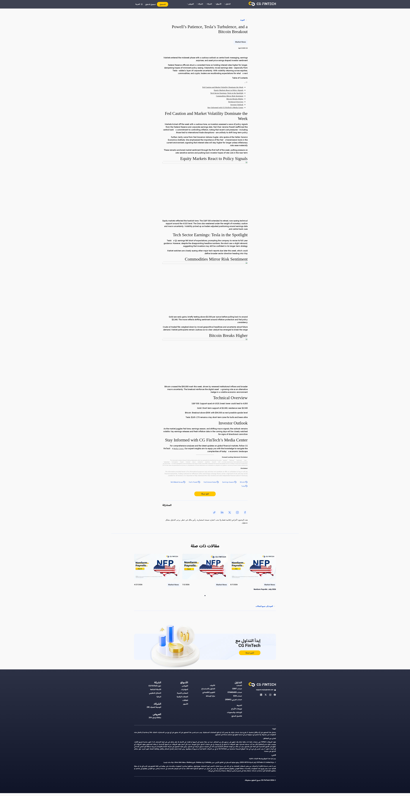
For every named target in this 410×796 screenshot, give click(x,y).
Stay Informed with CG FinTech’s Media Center (225, 108)
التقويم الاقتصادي (208, 692)
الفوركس (185, 686)
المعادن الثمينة (182, 693)
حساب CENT (237, 688)
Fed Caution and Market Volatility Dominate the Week (222, 87)
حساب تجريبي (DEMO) (233, 699)
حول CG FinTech (155, 686)
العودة (242, 20)
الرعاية (159, 696)
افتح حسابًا (205, 494)
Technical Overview (235, 102)
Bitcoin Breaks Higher (234, 99)
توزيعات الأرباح (236, 708)
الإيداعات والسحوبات (234, 712)
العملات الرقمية (182, 696)
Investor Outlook (236, 105)
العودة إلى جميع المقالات (264, 606)
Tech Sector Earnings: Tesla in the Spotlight (226, 93)
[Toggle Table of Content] (246, 83)
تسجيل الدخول (150, 4)
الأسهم (185, 704)
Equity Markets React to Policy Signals (228, 90)
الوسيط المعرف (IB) (154, 707)
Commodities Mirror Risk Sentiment (229, 96)
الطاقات (185, 700)
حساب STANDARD (235, 692)
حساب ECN (237, 696)
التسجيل (163, 4)
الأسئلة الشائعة (155, 689)
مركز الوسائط (210, 696)
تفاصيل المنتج (237, 716)
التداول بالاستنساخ (208, 688)
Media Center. (178, 449)
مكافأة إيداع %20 (155, 717)
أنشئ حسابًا (250, 653)
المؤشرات (184, 689)
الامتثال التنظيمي (155, 693)
